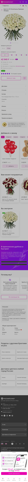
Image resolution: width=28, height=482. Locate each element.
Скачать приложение (14, 473)
